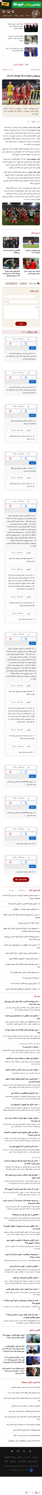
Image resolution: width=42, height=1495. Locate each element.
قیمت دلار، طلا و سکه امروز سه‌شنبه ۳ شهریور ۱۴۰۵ (21, 1189)
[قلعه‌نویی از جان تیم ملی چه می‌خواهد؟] (11, 242)
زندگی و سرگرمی (7, 15)
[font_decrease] (28, 122)
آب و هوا (13, 1461)
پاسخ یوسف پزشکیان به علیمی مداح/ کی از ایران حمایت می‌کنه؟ (22, 1256)
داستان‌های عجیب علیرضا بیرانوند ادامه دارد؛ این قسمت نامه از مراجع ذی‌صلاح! (11, 273)
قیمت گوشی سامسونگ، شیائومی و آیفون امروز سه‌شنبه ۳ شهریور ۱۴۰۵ (23, 1241)
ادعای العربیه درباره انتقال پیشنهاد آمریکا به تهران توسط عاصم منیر (22, 1080)
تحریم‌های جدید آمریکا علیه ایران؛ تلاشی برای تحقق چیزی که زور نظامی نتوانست (22, 930)
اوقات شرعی (22, 1461)
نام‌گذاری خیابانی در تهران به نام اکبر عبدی (24, 1266)
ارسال (21, 324)
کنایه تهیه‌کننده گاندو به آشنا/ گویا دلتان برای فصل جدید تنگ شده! (22, 1003)
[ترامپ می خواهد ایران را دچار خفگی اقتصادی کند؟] (31, 52)
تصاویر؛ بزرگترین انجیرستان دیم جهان (25, 1277)
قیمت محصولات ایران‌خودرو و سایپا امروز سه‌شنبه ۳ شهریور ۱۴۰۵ (21, 1302)
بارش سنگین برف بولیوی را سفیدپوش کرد (24, 1104)
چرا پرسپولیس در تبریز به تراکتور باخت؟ (32, 251)
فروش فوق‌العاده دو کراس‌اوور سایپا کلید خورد (26, 1430)
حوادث (16, 15)
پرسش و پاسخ (32, 1461)
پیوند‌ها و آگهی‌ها (9, 1457)
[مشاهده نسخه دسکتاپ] (8, 11)
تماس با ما (26, 1457)
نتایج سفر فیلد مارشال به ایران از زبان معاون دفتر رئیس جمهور (22, 1176)
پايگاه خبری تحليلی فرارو (17, 1466)
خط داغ (37, 996)
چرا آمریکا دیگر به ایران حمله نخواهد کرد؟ (24, 972)
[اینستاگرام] (18, 1451)
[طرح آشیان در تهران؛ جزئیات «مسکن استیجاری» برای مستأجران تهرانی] (31, 27)
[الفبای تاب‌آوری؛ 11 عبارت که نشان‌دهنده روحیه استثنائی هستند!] (31, 39)
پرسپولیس (23, 283)
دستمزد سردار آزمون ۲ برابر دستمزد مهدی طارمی (32, 272)
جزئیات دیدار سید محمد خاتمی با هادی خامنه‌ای (22, 1069)
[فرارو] (35, 13)
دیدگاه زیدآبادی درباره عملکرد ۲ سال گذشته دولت (21, 953)
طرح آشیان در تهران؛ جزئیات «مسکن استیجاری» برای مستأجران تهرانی (15, 26)
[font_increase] (38, 122)
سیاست (27, 15)
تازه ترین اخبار (34, 890)
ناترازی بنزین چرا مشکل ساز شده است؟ (23, 983)
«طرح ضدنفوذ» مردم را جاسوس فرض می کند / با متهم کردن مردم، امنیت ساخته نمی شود (13, 1371)
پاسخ (32, 348)
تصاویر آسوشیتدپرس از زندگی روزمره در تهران (26, 1435)
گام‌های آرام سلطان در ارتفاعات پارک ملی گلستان (22, 1058)
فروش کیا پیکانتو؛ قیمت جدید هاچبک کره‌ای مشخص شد (23, 1424)
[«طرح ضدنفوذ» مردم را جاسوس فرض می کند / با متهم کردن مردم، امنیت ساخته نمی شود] (33, 1371)
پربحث (11, 890)
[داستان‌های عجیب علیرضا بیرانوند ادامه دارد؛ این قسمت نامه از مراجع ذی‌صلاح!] (11, 263)
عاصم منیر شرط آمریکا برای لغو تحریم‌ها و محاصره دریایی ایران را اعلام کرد (22, 1162)
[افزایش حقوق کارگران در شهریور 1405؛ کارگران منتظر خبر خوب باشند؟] (33, 1338)
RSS (6, 1461)
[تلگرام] (12, 1451)
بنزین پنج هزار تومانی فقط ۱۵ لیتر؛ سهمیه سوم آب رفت (22, 1031)
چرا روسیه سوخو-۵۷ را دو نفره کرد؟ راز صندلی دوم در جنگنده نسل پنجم (21, 1202)
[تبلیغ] (21, 4)
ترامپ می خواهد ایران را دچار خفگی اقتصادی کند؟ (14, 49)
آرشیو (19, 1457)
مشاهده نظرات (22, 879)
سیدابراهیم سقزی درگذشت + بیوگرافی (25, 909)
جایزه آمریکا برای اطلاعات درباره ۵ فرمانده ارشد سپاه (24, 1411)
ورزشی (22, 15)
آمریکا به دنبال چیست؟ (30, 978)
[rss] (30, 1451)
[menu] (4, 11)
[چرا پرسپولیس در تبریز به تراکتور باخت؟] (31, 242)
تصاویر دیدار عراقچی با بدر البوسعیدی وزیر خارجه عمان (22, 1017)
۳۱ (39, 1492)
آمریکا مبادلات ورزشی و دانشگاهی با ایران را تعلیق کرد (24, 1441)
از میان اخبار (35, 233)
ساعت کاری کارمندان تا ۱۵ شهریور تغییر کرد (23, 1146)
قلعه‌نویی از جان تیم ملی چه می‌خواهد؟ (11, 251)
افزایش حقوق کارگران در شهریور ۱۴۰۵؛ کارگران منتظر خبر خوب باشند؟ (13, 1336)
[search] (13, 11)
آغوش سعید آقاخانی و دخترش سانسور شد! (22, 903)
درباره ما (35, 1457)
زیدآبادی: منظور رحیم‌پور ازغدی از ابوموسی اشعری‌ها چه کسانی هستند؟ (22, 1133)
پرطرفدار (21, 890)
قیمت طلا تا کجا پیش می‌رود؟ (28, 923)
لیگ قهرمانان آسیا (11, 283)
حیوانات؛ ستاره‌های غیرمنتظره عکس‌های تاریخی (21, 989)
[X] (24, 1451)
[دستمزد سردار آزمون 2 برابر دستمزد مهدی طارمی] (31, 263)
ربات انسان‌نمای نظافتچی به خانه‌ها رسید (24, 1093)
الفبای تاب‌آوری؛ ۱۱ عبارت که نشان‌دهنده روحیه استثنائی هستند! (15, 38)
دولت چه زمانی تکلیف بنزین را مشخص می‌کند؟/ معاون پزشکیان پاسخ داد (23, 1316)
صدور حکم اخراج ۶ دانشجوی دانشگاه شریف (23, 958)
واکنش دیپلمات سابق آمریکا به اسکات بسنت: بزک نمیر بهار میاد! (22, 1119)
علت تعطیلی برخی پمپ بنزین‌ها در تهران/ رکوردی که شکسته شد (21, 1227)
